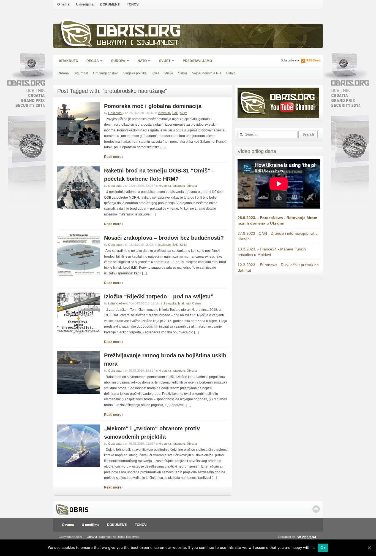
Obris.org (139, 32)
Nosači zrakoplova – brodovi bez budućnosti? (164, 238)
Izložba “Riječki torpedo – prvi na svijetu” (158, 296)
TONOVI (133, 4)
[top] (316, 509)
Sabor (182, 73)
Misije (168, 73)
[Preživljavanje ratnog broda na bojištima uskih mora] (78, 393)
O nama (63, 4)
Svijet (163, 61)
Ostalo (231, 73)
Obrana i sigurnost (137, 43)
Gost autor (115, 113)
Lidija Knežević (118, 303)
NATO (140, 61)
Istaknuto (68, 61)
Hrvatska (165, 185)
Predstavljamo (197, 61)
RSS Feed (313, 60)
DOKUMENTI (110, 4)
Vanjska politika (135, 73)
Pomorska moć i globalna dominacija (152, 106)
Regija (91, 61)
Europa (116, 61)
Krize (155, 73)
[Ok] (369, 547)
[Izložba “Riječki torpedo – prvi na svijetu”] (78, 334)
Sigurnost (81, 73)
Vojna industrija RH (206, 73)
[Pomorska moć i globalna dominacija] (78, 143)
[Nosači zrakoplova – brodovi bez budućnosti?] (78, 275)
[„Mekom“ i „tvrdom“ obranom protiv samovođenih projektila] (78, 466)
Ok (322, 547)
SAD (175, 113)
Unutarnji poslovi (105, 73)
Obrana (63, 73)
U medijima (85, 4)
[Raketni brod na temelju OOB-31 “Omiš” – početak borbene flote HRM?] (78, 208)
